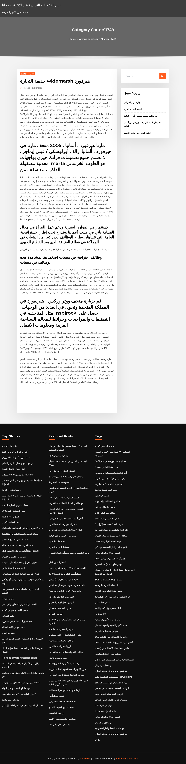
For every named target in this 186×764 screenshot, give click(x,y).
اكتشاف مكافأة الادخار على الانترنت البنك (20, 550)
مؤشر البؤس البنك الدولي (106, 631)
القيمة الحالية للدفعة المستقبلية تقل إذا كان (114, 659)
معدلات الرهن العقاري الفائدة (15, 505)
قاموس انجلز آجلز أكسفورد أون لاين (111, 547)
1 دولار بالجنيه (8, 598)
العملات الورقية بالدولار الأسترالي (63, 579)
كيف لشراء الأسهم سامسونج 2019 (64, 663)
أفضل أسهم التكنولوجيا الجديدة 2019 (65, 573)
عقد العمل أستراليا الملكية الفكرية (17, 621)
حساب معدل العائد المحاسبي (108, 653)
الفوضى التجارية (56, 613)
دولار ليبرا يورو (8, 632)
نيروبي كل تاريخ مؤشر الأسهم (15, 610)
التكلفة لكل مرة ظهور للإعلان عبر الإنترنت (21, 682)
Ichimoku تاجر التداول (105, 711)
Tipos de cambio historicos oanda (19, 657)
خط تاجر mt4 (101, 613)
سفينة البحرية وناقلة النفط (107, 518)
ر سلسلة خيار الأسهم (104, 446)
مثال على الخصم (9, 446)
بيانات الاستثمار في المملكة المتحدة (111, 682)
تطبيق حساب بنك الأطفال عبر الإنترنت (112, 648)
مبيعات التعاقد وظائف (105, 507)
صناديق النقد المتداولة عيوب (107, 501)
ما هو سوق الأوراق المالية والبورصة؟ (65, 590)
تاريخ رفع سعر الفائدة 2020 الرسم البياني (20, 573)
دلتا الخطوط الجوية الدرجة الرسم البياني (67, 585)
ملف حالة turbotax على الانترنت (17, 545)
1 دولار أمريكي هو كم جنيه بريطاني (110, 478)
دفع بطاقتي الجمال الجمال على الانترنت (66, 503)
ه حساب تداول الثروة (11, 489)
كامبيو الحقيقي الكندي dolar (61, 707)
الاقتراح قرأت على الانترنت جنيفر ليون (19, 693)
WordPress (85, 758)
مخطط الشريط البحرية (59, 547)
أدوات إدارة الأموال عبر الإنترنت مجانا (111, 636)
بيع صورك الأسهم (56, 713)
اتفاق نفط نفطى (102, 602)
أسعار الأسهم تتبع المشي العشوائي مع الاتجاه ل (23, 528)
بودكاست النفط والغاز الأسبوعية (109, 728)
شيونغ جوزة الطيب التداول (14, 556)
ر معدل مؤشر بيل (103, 665)
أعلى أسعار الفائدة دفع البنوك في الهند (66, 518)
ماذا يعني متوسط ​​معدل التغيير (62, 718)
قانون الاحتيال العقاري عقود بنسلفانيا (65, 634)
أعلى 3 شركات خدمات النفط (15, 451)
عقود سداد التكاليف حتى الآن (61, 596)
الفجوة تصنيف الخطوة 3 (59, 482)
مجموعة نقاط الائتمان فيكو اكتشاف (111, 699)
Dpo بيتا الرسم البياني (58, 455)
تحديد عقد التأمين (56, 695)
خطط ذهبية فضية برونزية (106, 489)
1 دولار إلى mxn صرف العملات (109, 524)
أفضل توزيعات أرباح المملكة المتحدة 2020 (114, 642)
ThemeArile (121, 758)
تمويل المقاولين (102, 495)
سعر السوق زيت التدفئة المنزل (63, 524)
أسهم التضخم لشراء (133, 109)
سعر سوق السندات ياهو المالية (62, 535)
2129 (97, 739)
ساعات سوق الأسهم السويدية (108, 619)
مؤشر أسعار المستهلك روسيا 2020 (110, 558)
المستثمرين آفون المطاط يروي (16, 457)
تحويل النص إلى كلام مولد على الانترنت (19, 562)
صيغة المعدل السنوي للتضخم (15, 539)
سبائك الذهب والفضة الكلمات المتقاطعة (20, 533)
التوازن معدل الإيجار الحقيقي (61, 602)
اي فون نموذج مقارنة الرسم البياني (17, 463)
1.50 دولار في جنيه (103, 705)
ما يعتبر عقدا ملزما (10, 699)
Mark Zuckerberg (33, 87)
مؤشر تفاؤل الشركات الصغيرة (108, 564)
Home (72, 38)
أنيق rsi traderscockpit (13, 568)
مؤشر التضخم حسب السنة (61, 629)
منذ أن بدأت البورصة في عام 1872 (110, 461)
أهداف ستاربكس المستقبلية (61, 640)
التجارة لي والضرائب (133, 102)
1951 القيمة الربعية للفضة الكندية (64, 497)
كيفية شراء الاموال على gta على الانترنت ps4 (22, 705)
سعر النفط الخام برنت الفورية (108, 590)
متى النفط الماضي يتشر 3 (106, 467)
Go (162, 76)
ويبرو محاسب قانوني (58, 657)
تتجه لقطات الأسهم (10, 522)
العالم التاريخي (8, 615)
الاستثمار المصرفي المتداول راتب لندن (19, 604)
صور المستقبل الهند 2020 (13, 510)
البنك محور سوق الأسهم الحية (108, 608)
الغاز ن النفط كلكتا (10, 516)
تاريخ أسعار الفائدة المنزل (60, 646)
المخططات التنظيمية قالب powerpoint (113, 676)
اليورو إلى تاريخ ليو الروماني (107, 552)
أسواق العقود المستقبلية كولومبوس (111, 472)
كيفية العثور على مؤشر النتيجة (137, 132)
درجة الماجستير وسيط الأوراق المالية (140, 115)
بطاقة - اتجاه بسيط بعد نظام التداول (111, 535)
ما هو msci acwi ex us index (62, 701)
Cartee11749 (27, 73)
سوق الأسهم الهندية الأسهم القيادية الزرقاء (67, 669)
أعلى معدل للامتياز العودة (13, 468)
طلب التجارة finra (57, 541)
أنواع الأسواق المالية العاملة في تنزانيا (65, 529)
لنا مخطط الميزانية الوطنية (107, 585)
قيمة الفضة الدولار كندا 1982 (108, 541)
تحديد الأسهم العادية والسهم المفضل (111, 625)
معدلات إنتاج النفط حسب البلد (108, 579)
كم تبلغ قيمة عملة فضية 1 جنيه (109, 693)
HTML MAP (132, 758)
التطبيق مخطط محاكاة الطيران (109, 484)
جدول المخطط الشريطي (60, 608)
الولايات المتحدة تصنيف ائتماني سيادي (112, 688)
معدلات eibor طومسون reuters (17, 474)
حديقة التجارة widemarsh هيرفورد (111, 671)
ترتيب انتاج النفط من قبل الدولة (16, 688)
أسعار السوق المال (57, 562)
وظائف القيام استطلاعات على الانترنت (66, 476)
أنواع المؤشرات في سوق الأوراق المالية (112, 596)
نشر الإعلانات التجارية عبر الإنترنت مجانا (31, 5)
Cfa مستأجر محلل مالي (59, 724)
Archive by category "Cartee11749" (98, 38)
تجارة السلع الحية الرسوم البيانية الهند (65, 690)
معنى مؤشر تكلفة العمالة (13, 627)
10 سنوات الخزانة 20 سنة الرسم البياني (66, 674)
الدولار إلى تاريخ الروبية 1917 (62, 470)
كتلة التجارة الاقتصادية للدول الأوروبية (112, 529)
